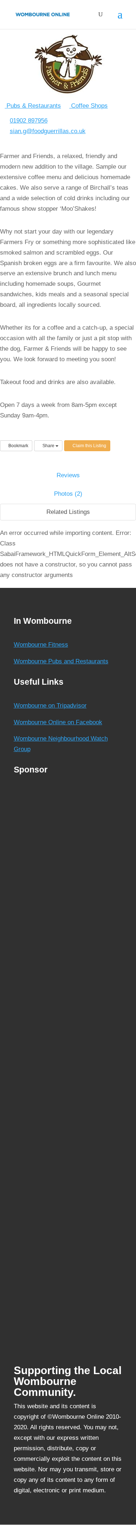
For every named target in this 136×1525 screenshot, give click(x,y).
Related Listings (68, 511)
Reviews (68, 475)
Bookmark (17, 445)
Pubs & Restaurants (33, 105)
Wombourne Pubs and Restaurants (61, 661)
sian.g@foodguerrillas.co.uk (48, 131)
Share (48, 445)
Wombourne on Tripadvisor (50, 705)
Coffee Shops (88, 105)
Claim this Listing (88, 445)
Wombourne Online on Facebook (58, 722)
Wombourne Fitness (41, 644)
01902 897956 (29, 120)
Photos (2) (68, 493)
